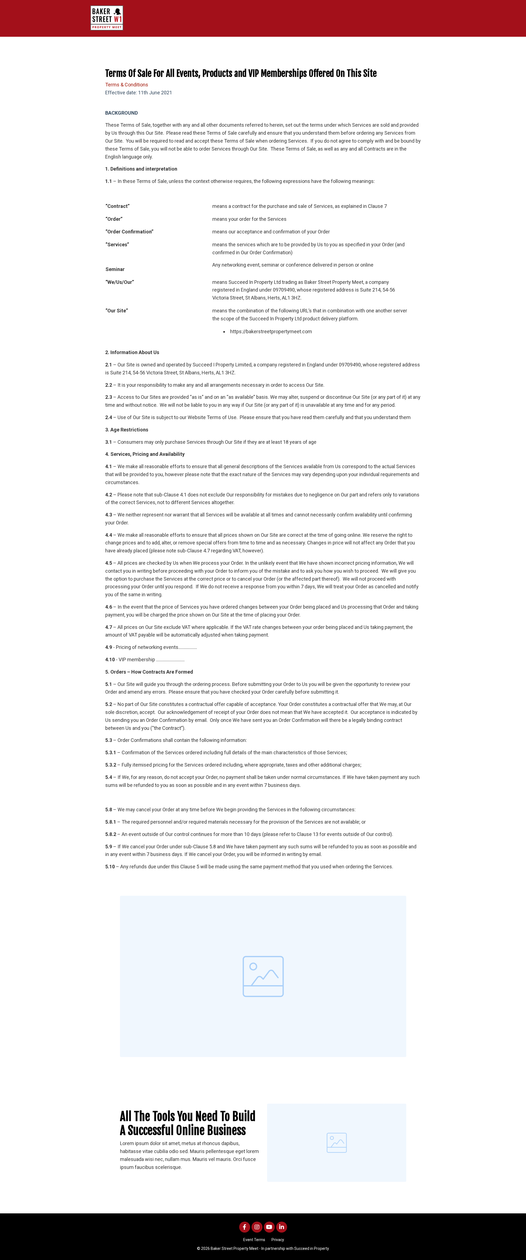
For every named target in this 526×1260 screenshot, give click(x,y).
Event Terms (254, 1240)
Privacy (277, 1240)
